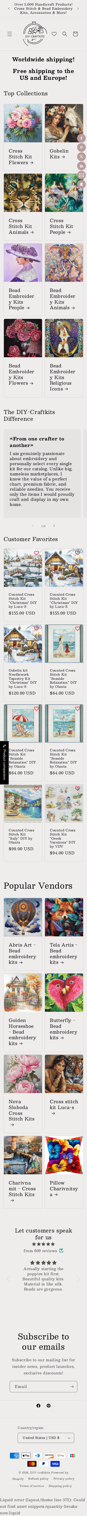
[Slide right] (54, 525)
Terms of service (32, 1486)
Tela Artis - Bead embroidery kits (64, 953)
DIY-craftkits (40, 1472)
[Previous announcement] (9, 8)
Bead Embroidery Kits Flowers (21, 374)
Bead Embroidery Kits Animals (62, 298)
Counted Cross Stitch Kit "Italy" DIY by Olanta (22, 836)
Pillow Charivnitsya (64, 1188)
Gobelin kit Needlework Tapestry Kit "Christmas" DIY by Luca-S (23, 678)
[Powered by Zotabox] (81, 184)
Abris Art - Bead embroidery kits (22, 953)
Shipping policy (60, 1486)
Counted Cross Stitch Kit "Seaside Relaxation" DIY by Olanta (63, 678)
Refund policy (38, 1478)
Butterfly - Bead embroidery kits (64, 1028)
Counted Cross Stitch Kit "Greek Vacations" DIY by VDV (63, 838)
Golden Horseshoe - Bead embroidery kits (22, 1031)
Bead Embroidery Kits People (21, 298)
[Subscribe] (71, 1386)
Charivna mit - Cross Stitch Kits (22, 1189)
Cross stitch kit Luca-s (64, 1105)
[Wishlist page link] (54, 34)
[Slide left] (33, 525)
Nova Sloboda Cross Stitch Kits (21, 1110)
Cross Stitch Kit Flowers (20, 156)
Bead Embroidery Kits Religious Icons (62, 377)
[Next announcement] (78, 8)
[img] (44, 1243)
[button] (9, 34)
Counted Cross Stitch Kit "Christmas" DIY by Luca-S (23, 600)
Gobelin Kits (59, 154)
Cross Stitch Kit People (61, 226)
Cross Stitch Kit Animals (20, 226)
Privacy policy (64, 1478)
